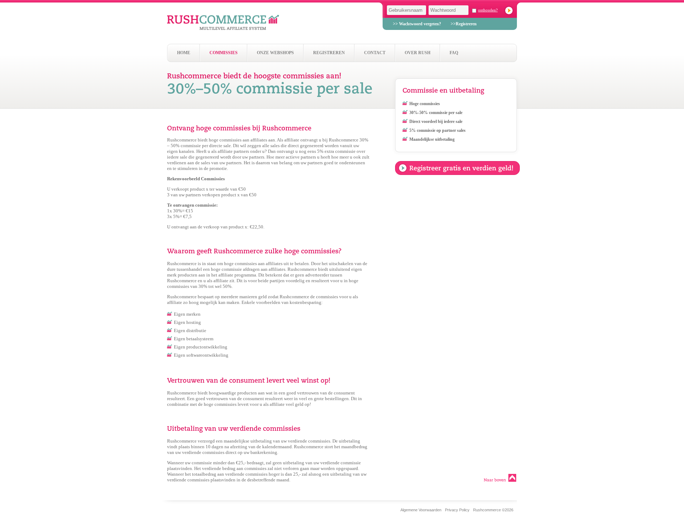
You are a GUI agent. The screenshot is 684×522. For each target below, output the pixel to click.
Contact (374, 52)
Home (183, 52)
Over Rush (417, 52)
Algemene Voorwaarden (420, 510)
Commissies (223, 52)
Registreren (329, 52)
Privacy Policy (457, 510)
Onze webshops (275, 52)
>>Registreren (464, 23)
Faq (454, 52)
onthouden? (488, 10)
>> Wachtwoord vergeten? (417, 23)
